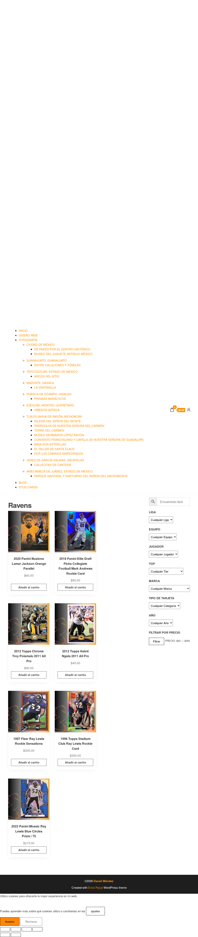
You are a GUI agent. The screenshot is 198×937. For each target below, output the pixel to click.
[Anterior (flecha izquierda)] (5, 935)
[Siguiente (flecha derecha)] (16, 935)
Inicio (23, 331)
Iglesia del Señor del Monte (57, 421)
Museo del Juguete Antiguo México (63, 354)
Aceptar (10, 921)
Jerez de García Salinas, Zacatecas (55, 460)
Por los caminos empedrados (58, 453)
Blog (23, 482)
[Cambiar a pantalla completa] (16, 929)
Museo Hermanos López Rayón (59, 435)
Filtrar (156, 641)
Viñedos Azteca (47, 410)
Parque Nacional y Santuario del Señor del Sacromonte (81, 476)
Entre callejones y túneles (57, 365)
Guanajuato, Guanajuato (46, 360)
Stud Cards (28, 487)
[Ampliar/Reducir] (5, 929)
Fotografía (28, 340)
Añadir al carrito (28, 587)
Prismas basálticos (50, 399)
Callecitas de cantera (52, 465)
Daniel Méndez (104, 881)
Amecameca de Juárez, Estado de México (59, 471)
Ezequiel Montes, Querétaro (50, 405)
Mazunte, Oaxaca (40, 383)
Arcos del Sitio (46, 376)
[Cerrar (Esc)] (37, 929)
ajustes (95, 911)
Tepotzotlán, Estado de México (52, 371)
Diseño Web (28, 335)
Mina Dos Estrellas (50, 444)
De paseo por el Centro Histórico (62, 349)
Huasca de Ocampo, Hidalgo (49, 394)
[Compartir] (27, 929)
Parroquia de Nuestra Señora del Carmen (69, 426)
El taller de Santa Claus (54, 449)
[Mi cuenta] (188, 409)
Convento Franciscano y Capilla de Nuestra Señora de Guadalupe (89, 439)
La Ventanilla (45, 387)
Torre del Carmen (49, 430)
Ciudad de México (40, 344)
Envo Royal (95, 887)
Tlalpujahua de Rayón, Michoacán (54, 416)
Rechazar (31, 921)
